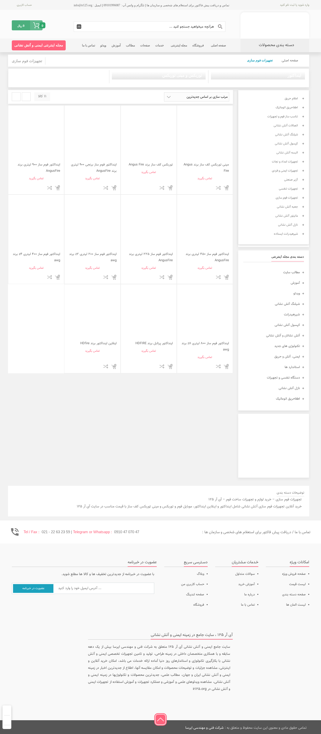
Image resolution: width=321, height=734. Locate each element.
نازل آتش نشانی (289, 388)
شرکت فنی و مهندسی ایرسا (204, 728)
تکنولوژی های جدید (287, 346)
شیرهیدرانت (292, 314)
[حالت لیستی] (16, 96)
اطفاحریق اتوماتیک (288, 398)
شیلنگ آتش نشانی (287, 304)
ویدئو (296, 293)
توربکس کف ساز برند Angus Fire (151, 164)
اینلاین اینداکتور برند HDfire (98, 343)
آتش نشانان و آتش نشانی (283, 335)
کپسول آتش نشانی (287, 325)
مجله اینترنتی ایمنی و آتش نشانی (38, 45)
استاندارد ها (292, 367)
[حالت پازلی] (26, 96)
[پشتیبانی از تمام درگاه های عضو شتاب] (51, 727)
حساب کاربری (24, 5)
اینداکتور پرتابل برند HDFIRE (154, 343)
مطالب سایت (291, 272)
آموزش (295, 283)
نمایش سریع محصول (210, 188)
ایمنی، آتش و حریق (287, 356)
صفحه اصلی (290, 60)
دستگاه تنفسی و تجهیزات (283, 377)
